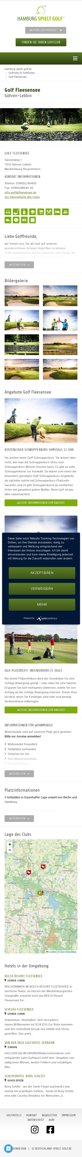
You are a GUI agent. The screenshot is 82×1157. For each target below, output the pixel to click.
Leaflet (52, 951)
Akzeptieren (42, 573)
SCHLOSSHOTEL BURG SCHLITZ (25, 1076)
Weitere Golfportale (43, 30)
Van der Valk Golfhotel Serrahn (29, 1043)
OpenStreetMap (68, 951)
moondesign (18, 1148)
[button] (29, 873)
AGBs (52, 1120)
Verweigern (42, 589)
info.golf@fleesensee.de (20, 192)
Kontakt (31, 1115)
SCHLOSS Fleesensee (19, 1009)
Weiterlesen (17, 265)
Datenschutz (35, 1120)
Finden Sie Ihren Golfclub (41, 42)
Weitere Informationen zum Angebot (41, 503)
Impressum (69, 1115)
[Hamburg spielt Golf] (41, 13)
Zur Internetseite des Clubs (22, 197)
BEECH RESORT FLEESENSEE (24, 976)
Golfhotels (13, 1115)
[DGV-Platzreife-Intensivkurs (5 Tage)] (41, 641)
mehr (42, 605)
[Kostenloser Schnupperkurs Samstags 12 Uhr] (41, 420)
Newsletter (49, 1115)
